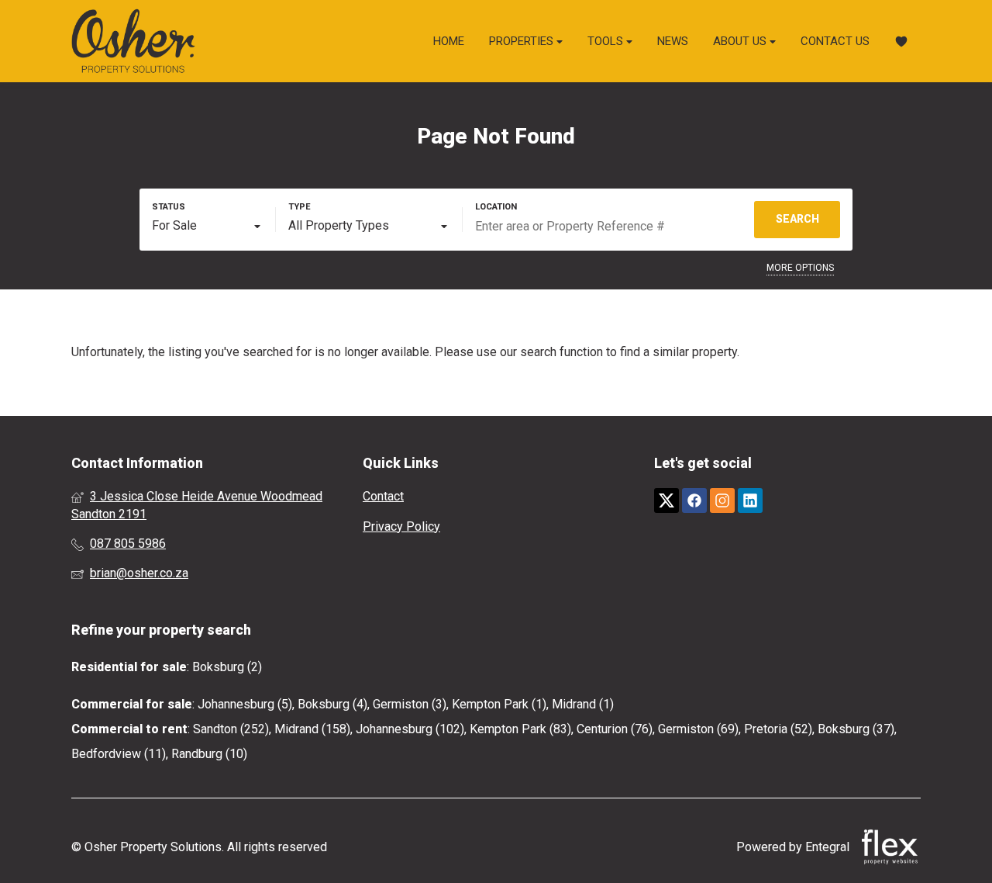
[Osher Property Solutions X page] (666, 501)
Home (448, 41)
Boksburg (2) (227, 667)
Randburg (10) (209, 753)
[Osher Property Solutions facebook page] (694, 501)
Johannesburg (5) (245, 704)
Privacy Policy (401, 526)
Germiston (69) (698, 729)
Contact (383, 496)
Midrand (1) (583, 704)
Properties (522, 41)
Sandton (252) (231, 729)
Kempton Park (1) (499, 704)
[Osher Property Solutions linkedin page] (750, 501)
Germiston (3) (409, 704)
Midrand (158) (312, 729)
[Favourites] (901, 41)
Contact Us (835, 41)
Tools (606, 41)
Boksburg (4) (332, 704)
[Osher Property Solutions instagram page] (722, 501)
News (672, 41)
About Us (741, 41)
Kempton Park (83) (520, 729)
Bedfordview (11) (118, 753)
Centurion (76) (615, 729)
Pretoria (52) (778, 729)
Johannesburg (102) (410, 729)
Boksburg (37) (856, 729)
